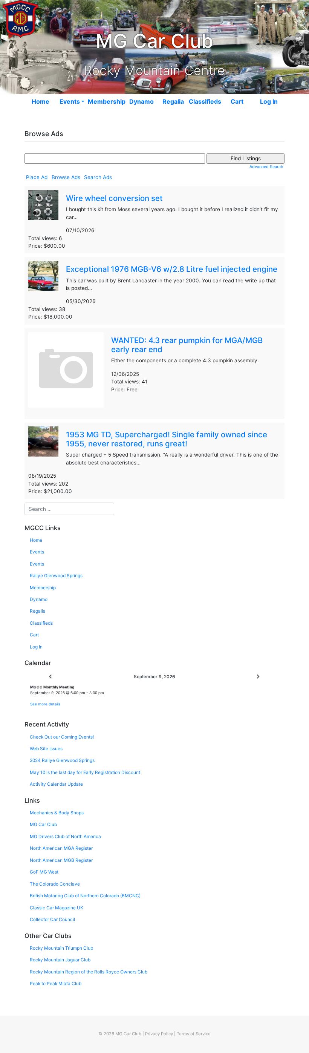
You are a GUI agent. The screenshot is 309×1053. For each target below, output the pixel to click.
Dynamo (141, 101)
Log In (269, 101)
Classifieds (205, 101)
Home (40, 101)
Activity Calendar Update (56, 784)
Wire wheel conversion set (114, 198)
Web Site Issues (46, 748)
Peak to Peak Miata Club (55, 983)
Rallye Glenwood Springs (56, 575)
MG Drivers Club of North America (65, 836)
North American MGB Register (61, 860)
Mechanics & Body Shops (57, 812)
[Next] (259, 677)
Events (70, 101)
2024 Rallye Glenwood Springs (62, 760)
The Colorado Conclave (55, 884)
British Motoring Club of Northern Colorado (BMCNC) (85, 895)
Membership (106, 101)
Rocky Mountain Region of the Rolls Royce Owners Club (88, 972)
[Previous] (50, 677)
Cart (237, 101)
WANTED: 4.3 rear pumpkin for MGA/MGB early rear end (187, 345)
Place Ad (36, 177)
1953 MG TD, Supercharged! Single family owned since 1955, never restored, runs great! (166, 439)
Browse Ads (66, 177)
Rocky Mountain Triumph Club (61, 948)
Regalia (173, 101)
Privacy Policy (159, 1033)
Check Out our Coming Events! (62, 737)
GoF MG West (44, 872)
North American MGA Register (61, 848)
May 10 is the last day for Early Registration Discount (85, 772)
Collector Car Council (52, 919)
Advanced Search (266, 166)
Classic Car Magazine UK (56, 907)
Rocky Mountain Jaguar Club (60, 960)
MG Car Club (43, 824)
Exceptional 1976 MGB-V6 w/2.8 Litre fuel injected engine (171, 269)
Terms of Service (194, 1033)
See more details (45, 704)
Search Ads (98, 177)
